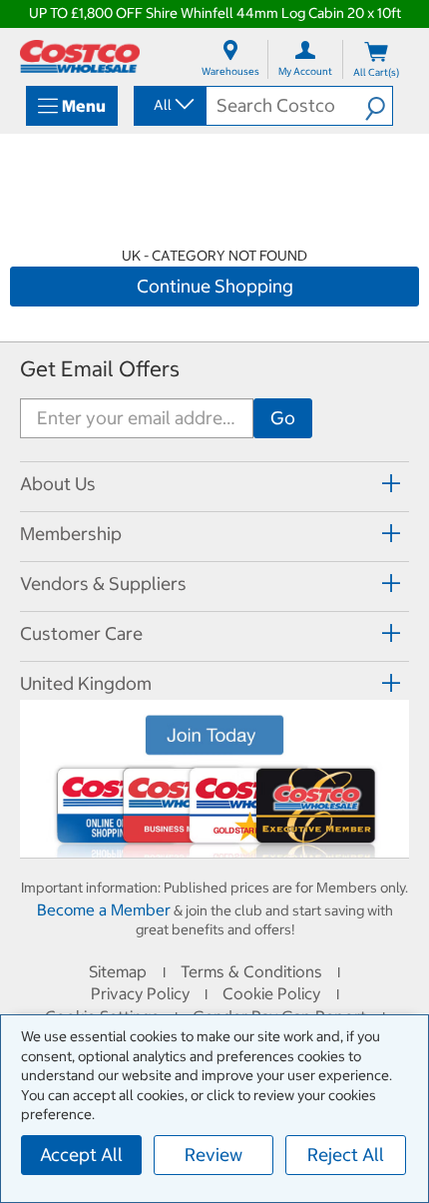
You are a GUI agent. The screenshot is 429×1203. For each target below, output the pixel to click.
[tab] (214, 483)
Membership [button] (71, 533)
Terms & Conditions (251, 971)
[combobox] (169, 105)
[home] (80, 56)
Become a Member (104, 909)
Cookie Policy (271, 993)
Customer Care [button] (81, 633)
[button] (378, 106)
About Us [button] (58, 483)
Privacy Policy (140, 993)
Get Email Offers (100, 368)
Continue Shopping (215, 286)
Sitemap (118, 971)
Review (213, 1154)
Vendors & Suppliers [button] (103, 583)
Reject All (345, 1154)
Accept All (81, 1154)
